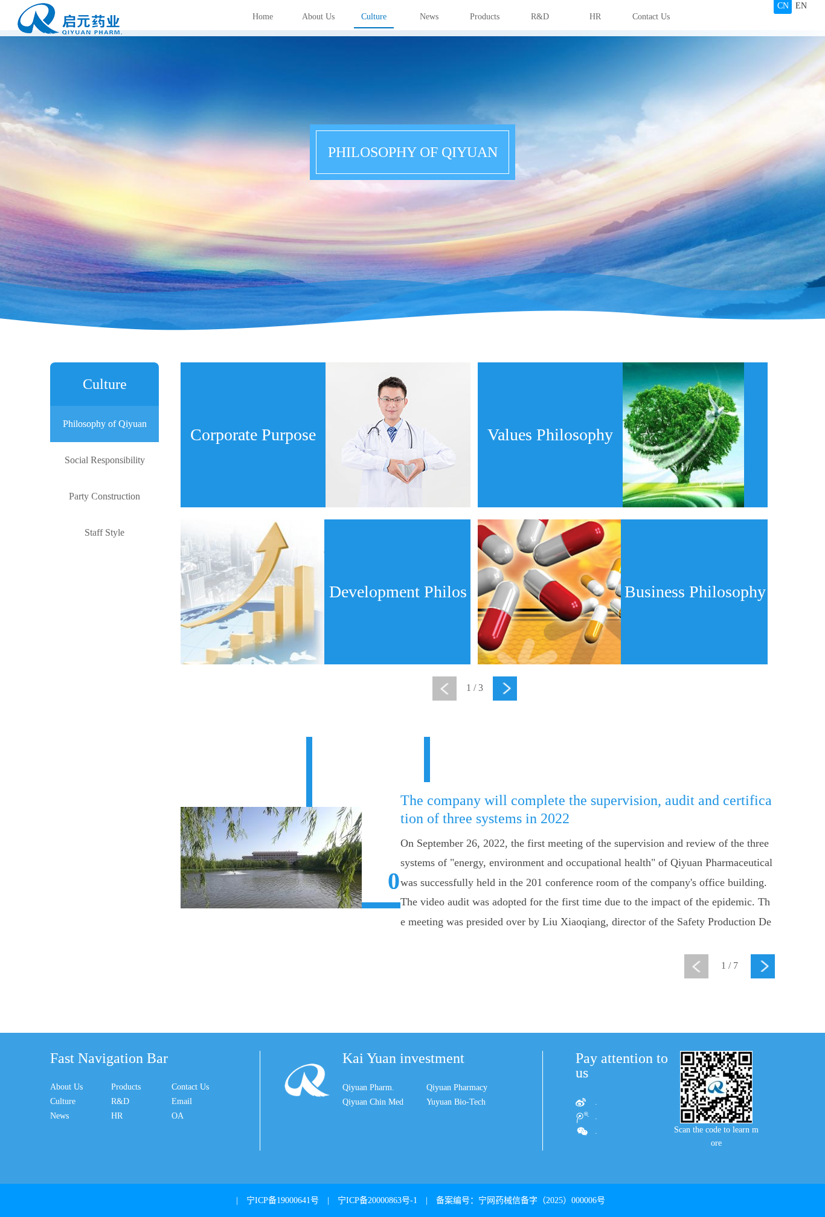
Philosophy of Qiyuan (105, 424)
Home (262, 16)
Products (484, 16)
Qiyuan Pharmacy (456, 1087)
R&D (540, 16)
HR (595, 16)
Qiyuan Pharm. (368, 1087)
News (429, 16)
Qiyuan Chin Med (372, 1101)
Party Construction (104, 496)
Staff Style (104, 532)
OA (178, 1115)
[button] (505, 688)
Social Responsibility (105, 460)
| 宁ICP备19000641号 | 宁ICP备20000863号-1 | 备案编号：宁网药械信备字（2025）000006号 (416, 1200)
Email (182, 1101)
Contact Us (651, 16)
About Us (318, 16)
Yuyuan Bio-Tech (456, 1101)
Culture (374, 16)
